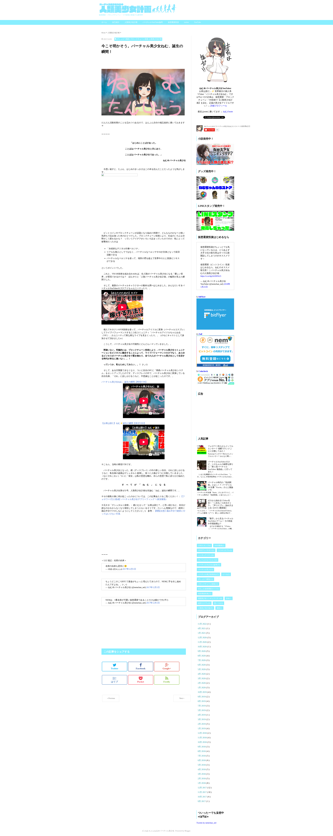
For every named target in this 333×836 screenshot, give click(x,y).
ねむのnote (228, 111)
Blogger (187, 831)
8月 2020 (202, 656)
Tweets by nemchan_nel (206, 823)
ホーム (104, 22)
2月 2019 (202, 724)
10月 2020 (202, 646)
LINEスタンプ (204, 545)
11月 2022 (202, 624)
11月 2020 (202, 642)
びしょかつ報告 (205, 579)
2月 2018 (202, 778)
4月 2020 (202, 674)
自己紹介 (115, 22)
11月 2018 (202, 737)
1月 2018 (202, 783)
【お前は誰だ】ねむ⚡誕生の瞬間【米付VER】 (123, 423)
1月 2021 (202, 633)
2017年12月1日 (129, 569)
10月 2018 (202, 742)
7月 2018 (202, 756)
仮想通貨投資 (173, 22)
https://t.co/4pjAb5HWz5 (210, 276)
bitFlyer (202, 297)
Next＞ (182, 698)
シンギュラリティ (206, 555)
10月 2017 (202, 797)
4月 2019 (202, 715)
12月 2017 (202, 787)
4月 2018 (202, 769)
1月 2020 (202, 687)
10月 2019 (202, 692)
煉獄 (219, 608)
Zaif (200, 334)
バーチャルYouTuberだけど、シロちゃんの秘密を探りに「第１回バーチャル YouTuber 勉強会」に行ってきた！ (220, 467)
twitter (186, 22)
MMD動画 (219, 545)
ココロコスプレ (225, 550)
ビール (226, 574)
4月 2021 (202, 628)
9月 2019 (202, 697)
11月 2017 (202, 792)
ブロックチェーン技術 (208, 584)
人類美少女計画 (131, 22)
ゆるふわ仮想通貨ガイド (208, 589)
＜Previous (111, 698)
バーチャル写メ (205, 570)
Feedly (166, 681)
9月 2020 (202, 651)
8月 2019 (202, 701)
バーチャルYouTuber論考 (153, 22)
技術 (228, 598)
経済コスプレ (204, 603)
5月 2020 (202, 669)
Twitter (114, 668)
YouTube (197, 22)
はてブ (114, 679)
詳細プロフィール (218, 106)
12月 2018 (202, 733)
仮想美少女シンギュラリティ (210, 598)
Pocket (140, 681)
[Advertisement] (122, 62)
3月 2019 (202, 719)
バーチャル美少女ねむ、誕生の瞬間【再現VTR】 (124, 382)
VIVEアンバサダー (206, 550)
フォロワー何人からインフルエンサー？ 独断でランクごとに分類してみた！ (220, 448)
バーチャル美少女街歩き (208, 574)
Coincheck (203, 371)
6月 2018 (202, 760)
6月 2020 (202, 665)
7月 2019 (202, 706)
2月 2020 (202, 683)
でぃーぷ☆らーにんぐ (207, 560)
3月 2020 (202, 678)
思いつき (218, 603)
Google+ (167, 668)
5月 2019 (202, 710)
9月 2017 (202, 801)
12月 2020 (202, 637)
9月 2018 (202, 747)
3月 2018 (202, 774)
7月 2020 (202, 660)
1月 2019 (202, 728)
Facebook (140, 668)
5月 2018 (202, 765)
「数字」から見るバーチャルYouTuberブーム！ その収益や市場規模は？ (220, 520)
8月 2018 (202, 751)
